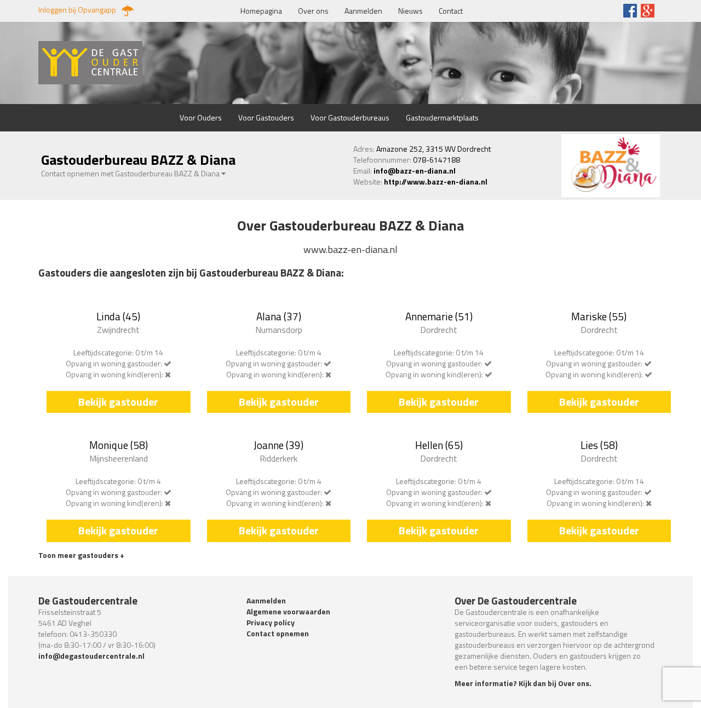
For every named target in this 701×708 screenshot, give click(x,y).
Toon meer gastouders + (81, 555)
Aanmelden (363, 10)
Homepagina (261, 10)
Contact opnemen (277, 633)
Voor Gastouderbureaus (350, 117)
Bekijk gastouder (118, 401)
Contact (451, 10)
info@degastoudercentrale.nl (91, 655)
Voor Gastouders (266, 117)
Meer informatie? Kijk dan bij (523, 683)
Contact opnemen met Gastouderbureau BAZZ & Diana (131, 173)
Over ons (313, 10)
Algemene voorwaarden (288, 611)
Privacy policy (270, 622)
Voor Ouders (201, 117)
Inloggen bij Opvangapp (77, 9)
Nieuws (410, 10)
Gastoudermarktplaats (442, 117)
